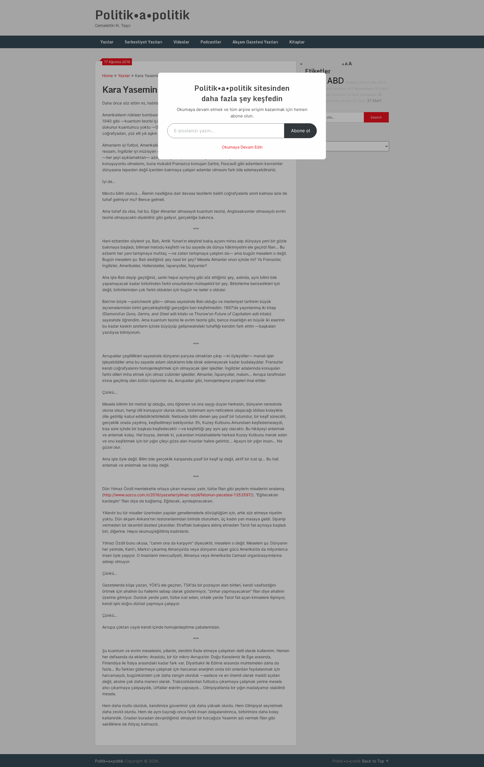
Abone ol (300, 130)
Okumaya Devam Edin (242, 147)
